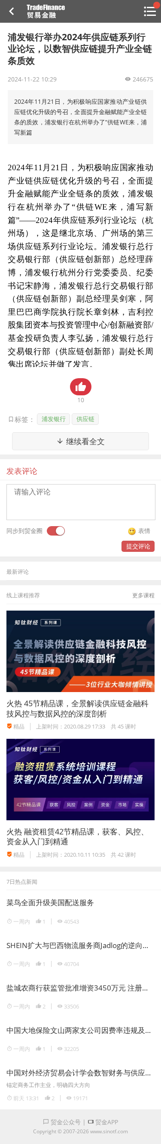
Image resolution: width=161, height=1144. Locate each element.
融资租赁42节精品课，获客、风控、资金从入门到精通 (77, 836)
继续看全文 (84, 441)
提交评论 (138, 546)
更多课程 (143, 595)
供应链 (85, 419)
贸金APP (106, 1122)
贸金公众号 (65, 1122)
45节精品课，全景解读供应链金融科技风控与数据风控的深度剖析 (77, 708)
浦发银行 (54, 419)
